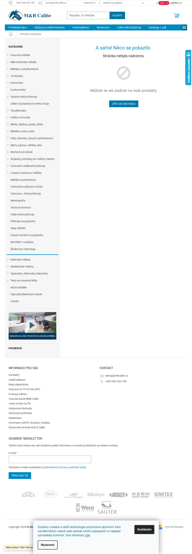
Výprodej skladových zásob (26, 294)
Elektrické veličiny (20, 259)
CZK (162, 3)
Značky (14, 301)
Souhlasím (144, 529)
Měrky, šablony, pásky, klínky (26, 124)
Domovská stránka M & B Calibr (27, 427)
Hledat (117, 15)
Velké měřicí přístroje (22, 214)
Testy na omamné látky (23, 280)
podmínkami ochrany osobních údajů (64, 467)
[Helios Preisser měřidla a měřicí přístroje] (73, 494)
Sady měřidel (17, 228)
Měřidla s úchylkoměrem (24, 69)
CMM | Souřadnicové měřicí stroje (29, 103)
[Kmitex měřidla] (163, 494)
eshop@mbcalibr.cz (116, 375)
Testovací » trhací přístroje (25, 193)
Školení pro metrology (23, 249)
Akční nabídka (18, 287)
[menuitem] (18, 27)
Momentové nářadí (21, 152)
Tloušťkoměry (18, 110)
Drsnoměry (16, 82)
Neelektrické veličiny (22, 266)
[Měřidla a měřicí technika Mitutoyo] (96, 494)
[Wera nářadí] (84, 507)
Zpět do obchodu (123, 103)
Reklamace (15, 417)
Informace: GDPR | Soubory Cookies (29, 422)
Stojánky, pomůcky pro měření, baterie (32, 158)
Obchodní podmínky (20, 413)
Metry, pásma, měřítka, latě (26, 145)
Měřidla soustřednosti (23, 179)
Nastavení (47, 545)
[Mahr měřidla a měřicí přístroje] (51, 494)
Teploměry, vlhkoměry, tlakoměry (29, 273)
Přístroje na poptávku (22, 221)
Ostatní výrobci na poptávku (26, 235)
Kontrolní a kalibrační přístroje (27, 165)
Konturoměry (18, 89)
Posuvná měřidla (20, 55)
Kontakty (90, 3)
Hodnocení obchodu (20, 408)
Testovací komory (20, 207)
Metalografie (17, 200)
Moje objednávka (18, 384)
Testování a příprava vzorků (26, 186)
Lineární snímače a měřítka (26, 172)
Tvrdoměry (16, 76)
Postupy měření (18, 394)
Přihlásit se (20, 475)
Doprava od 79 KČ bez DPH (24, 389)
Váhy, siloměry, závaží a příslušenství (31, 138)
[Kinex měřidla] (28, 494)
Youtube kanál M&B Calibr (24, 398)
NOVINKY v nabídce (21, 242)
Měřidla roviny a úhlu (22, 131)
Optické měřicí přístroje (23, 96)
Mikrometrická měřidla (23, 62)
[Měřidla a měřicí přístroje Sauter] (107, 507)
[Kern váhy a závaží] (141, 494)
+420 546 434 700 (116, 381)
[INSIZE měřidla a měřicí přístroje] (118, 494)
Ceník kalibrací (112, 3)
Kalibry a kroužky (20, 117)
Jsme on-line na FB (20, 403)
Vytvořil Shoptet (174, 526)
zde (87, 535)
